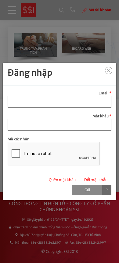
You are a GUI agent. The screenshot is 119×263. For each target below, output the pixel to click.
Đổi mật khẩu (95, 179)
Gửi (87, 190)
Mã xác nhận (19, 139)
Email (105, 93)
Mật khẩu (101, 116)
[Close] (108, 70)
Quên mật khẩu (62, 179)
